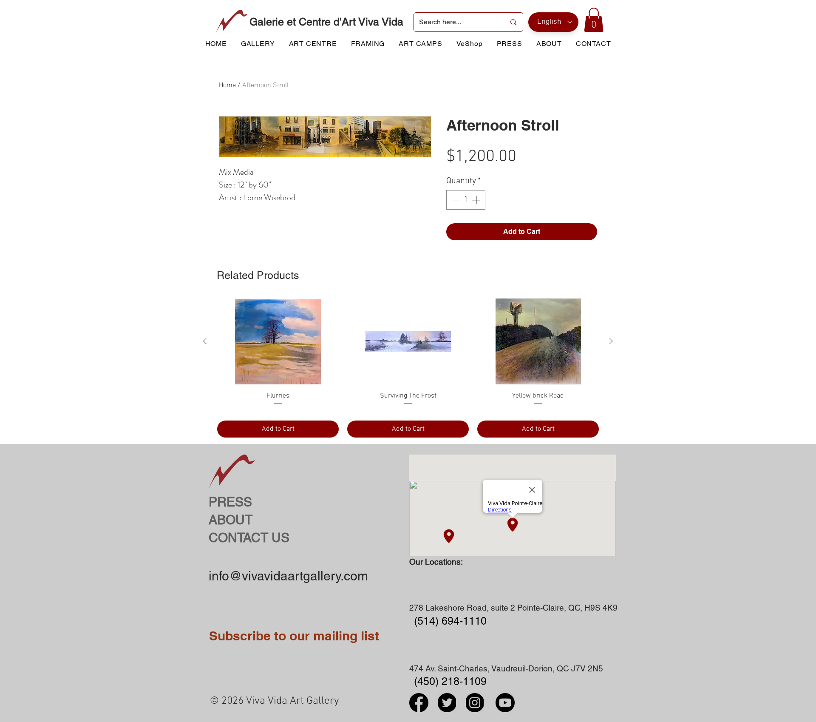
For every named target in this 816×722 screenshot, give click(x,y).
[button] (594, 20)
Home (227, 85)
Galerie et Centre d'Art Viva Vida (326, 22)
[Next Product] (611, 341)
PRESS (230, 502)
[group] (408, 368)
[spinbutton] (466, 199)
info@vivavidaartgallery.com (288, 576)
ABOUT (230, 519)
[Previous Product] (205, 341)
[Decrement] (455, 199)
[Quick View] (278, 341)
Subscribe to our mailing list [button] (294, 635)
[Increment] (477, 199)
